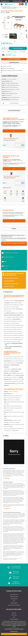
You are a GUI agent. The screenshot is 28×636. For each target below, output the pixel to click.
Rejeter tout (14, 631)
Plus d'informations (9, 628)
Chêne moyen (23, 194)
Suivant (14, 41)
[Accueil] (1, 6)
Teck (5, 199)
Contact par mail (26, 1)
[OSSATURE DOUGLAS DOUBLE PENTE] (5, 36)
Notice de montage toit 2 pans (11, 278)
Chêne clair (11, 194)
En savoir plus (5, 128)
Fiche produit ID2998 (9, 280)
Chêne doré (17, 194)
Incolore (5, 193)
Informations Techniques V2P (11, 283)
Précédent (13, 41)
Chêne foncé (23, 200)
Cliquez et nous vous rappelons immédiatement (14, 243)
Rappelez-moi (5, 1)
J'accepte (14, 634)
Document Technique (9, 286)
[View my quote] (22, 4)
